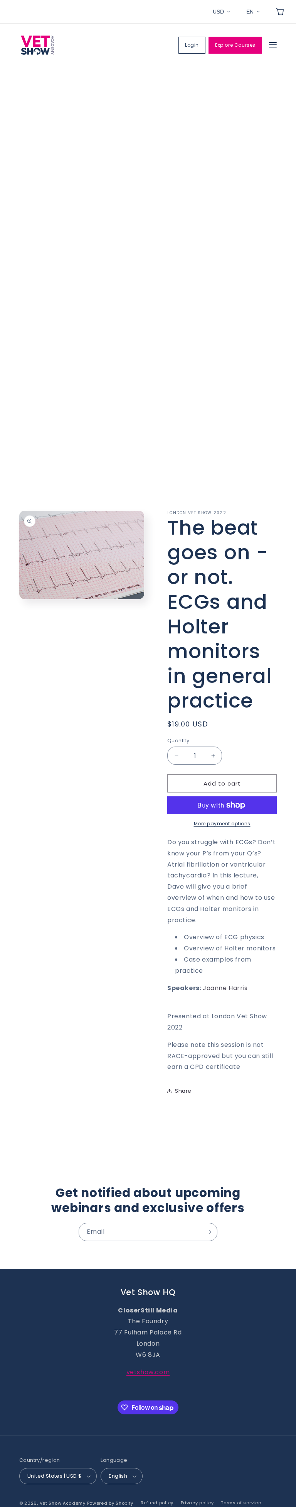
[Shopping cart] (279, 12)
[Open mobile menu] (273, 45)
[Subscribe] (208, 1232)
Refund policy (157, 1503)
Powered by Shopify (110, 1503)
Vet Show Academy (63, 1503)
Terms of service (241, 1503)
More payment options (222, 823)
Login (192, 45)
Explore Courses (235, 45)
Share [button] (183, 1091)
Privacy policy (197, 1503)
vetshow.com (148, 1372)
